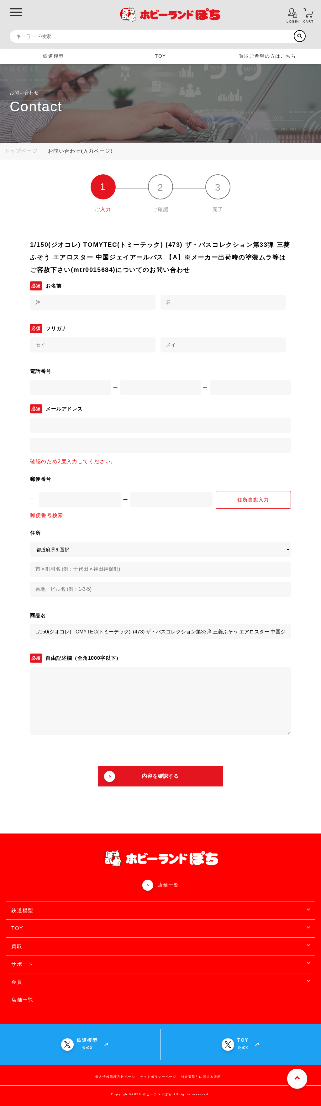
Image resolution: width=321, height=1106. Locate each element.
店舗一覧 (168, 884)
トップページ (21, 151)
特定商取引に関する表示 (201, 1076)
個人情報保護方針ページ (115, 1076)
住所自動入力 (253, 499)
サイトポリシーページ (158, 1076)
